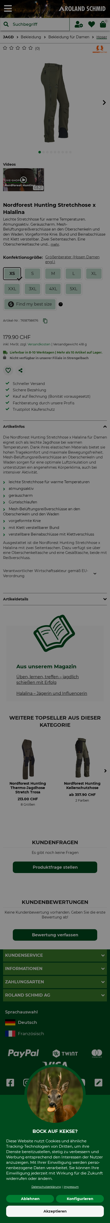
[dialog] (55, 611)
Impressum (71, 1187)
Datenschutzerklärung (46, 1187)
